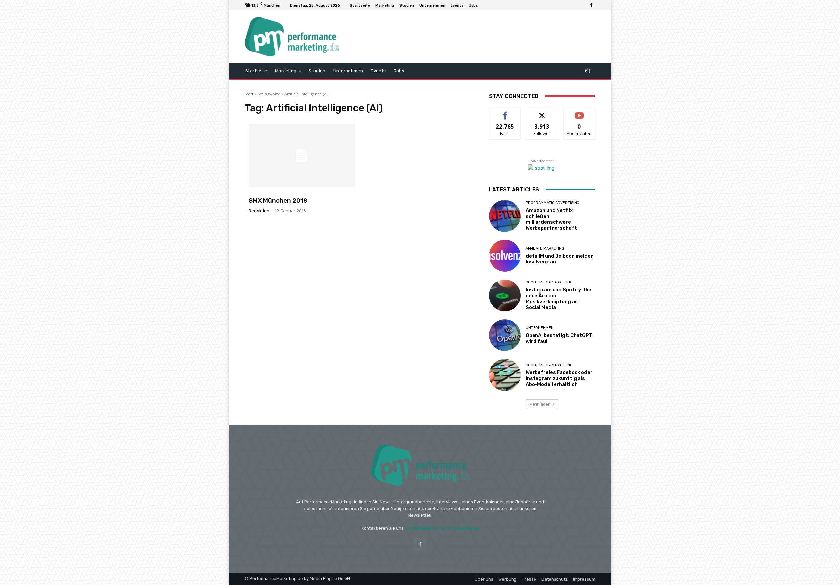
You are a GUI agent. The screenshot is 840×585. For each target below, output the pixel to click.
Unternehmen (540, 328)
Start (249, 94)
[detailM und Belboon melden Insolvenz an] (505, 256)
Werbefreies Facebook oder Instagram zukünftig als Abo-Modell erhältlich (559, 378)
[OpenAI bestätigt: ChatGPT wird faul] (505, 335)
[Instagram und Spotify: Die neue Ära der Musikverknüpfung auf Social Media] (505, 295)
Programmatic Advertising (552, 203)
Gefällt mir (505, 112)
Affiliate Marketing (545, 248)
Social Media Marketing (549, 282)
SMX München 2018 (278, 200)
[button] (587, 70)
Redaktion (259, 210)
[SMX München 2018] (302, 155)
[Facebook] (591, 5)
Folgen (542, 112)
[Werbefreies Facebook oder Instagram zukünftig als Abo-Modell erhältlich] (505, 375)
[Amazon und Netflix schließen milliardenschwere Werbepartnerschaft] (505, 216)
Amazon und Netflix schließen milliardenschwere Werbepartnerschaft (551, 219)
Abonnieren (579, 112)
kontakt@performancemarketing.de (442, 528)
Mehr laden (539, 404)
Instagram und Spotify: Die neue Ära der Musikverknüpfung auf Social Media (558, 298)
